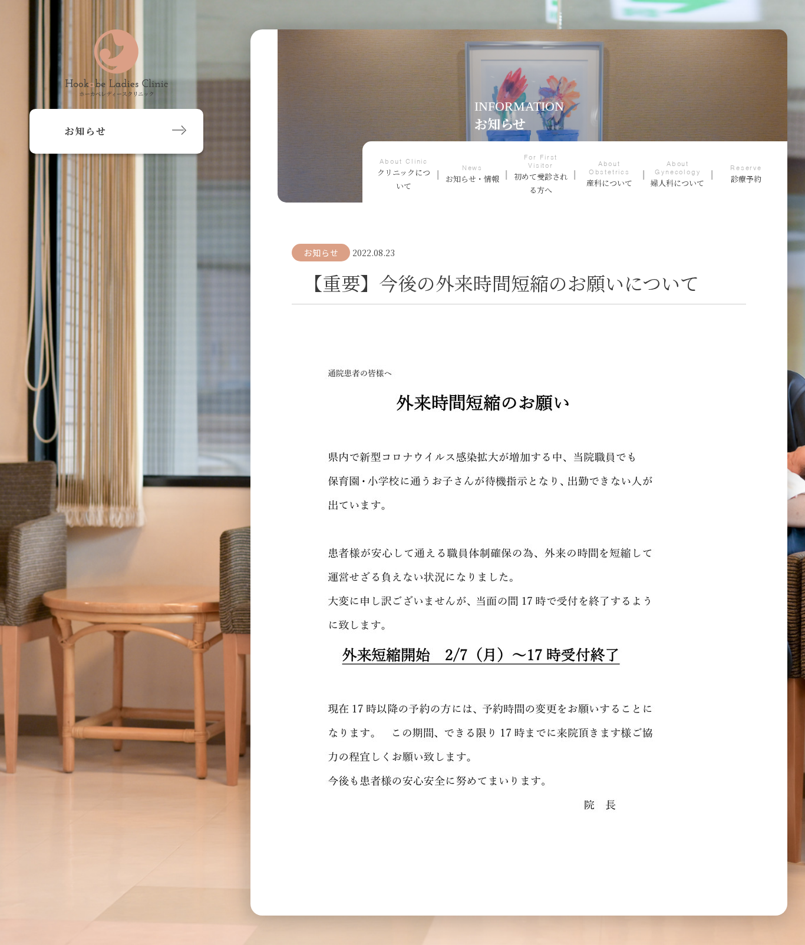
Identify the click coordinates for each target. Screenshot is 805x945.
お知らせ (320, 252)
